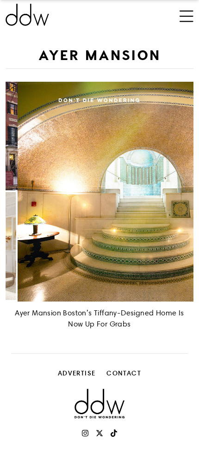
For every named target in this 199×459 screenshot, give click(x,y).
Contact (123, 372)
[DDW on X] (99, 433)
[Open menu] (186, 14)
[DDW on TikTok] (114, 433)
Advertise (77, 372)
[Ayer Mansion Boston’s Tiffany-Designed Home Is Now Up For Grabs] (99, 192)
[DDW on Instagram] (85, 433)
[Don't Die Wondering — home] (64, 15)
